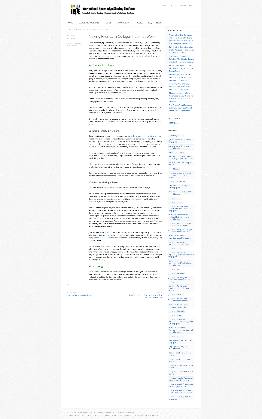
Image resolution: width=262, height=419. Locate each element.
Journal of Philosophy (177, 311)
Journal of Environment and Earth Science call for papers (180, 237)
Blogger (192, 5)
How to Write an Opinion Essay (79, 295)
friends (74, 45)
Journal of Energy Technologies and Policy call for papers (180, 224)
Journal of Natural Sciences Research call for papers (179, 299)
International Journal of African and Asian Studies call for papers (180, 175)
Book (108, 23)
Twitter (173, 5)
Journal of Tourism (176, 336)
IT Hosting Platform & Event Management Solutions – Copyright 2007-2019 (131, 415)
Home (69, 30)
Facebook (182, 5)
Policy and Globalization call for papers (181, 366)
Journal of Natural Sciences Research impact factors (179, 306)
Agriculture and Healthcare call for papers (180, 141)
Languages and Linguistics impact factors (179, 347)
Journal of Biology (175, 198)
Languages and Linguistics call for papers (180, 341)
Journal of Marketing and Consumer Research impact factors (179, 288)
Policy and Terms (93, 415)
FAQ (150, 23)
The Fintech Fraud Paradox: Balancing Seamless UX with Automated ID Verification (180, 108)
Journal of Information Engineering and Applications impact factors (180, 263)
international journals (177, 181)
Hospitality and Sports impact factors (180, 163)
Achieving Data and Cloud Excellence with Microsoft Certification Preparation (179, 87)
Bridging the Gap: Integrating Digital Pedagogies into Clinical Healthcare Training (181, 50)
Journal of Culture (175, 202)
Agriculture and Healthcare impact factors (179, 147)
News (159, 23)
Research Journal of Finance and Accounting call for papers (181, 379)
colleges (70, 43)
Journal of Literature (176, 273)
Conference (124, 23)
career (171, 152)
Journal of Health (175, 248)
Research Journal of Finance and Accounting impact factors (181, 385)
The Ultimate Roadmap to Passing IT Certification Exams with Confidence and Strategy (181, 59)
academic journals (176, 135)
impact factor (174, 169)
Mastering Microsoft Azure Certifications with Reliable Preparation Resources (180, 77)
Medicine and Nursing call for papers (180, 354)
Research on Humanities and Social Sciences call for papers (180, 391)
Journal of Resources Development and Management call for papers (181, 321)
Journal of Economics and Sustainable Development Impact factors (179, 217)
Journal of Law (174, 269)
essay (69, 45)
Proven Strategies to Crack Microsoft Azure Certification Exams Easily (181, 68)
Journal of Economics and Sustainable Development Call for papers (180, 208)
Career (140, 23)
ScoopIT (164, 5)
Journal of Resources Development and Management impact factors (181, 330)
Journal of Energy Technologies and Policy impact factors (180, 230)
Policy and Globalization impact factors (181, 373)
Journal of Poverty (175, 315)
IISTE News (78, 30)
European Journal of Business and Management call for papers (181, 157)
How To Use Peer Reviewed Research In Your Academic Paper (145, 296)
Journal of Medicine (176, 294)
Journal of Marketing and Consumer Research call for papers (179, 279)
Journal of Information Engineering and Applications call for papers (181, 254)
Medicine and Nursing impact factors (180, 360)
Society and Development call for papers (180, 398)
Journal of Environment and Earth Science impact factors (179, 243)
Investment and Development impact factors (180, 193)
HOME (70, 23)
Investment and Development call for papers (180, 186)
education (77, 43)
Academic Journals (89, 23)
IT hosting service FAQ (75, 415)
